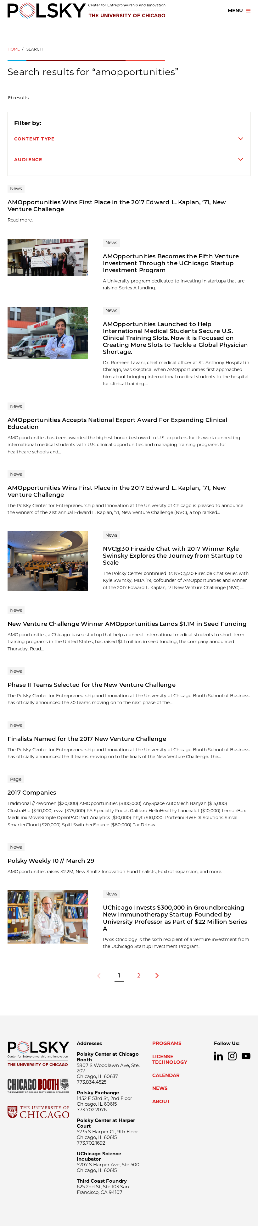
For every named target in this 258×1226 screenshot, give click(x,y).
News (160, 1088)
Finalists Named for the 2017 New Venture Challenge (87, 738)
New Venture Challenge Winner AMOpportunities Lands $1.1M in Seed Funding (127, 623)
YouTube (246, 1056)
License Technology (169, 1059)
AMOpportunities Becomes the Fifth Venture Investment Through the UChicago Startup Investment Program (171, 263)
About (161, 1101)
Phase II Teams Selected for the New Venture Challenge (92, 684)
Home (14, 49)
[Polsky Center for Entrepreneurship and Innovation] (86, 11)
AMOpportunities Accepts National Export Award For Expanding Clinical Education (117, 423)
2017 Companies (32, 792)
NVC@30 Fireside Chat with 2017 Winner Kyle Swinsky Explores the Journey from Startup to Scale (173, 555)
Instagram (232, 1056)
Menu (235, 11)
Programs (167, 1043)
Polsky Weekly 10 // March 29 (51, 860)
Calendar (166, 1075)
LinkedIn (218, 1056)
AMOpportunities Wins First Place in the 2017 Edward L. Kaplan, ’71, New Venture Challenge (117, 206)
